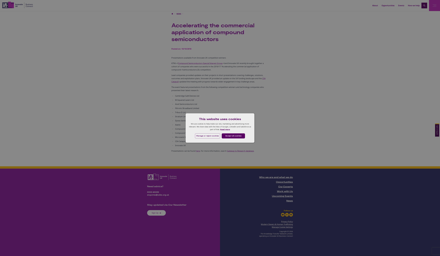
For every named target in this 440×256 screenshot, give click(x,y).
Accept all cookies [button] (233, 136)
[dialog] (220, 128)
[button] (207, 136)
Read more (225, 129)
